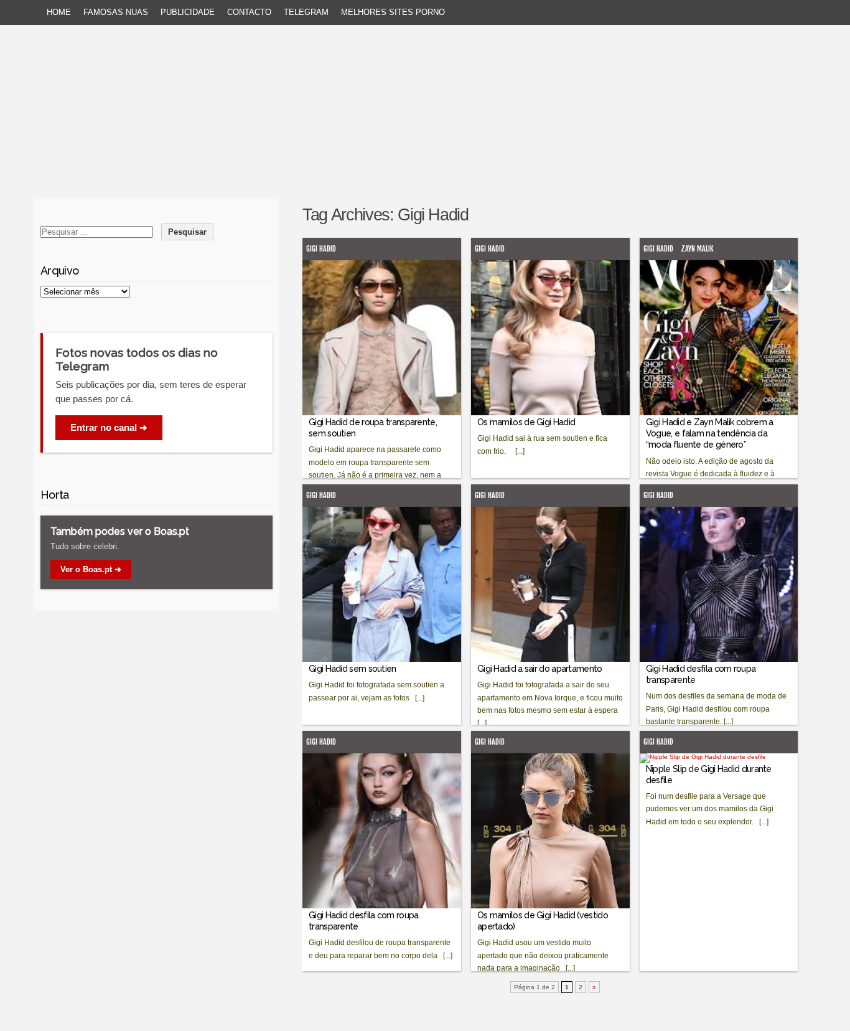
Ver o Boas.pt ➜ (90, 569)
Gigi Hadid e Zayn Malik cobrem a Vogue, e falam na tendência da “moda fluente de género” (709, 433)
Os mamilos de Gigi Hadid (526, 422)
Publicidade (188, 12)
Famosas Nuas (115, 12)
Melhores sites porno (393, 12)
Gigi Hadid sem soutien (352, 669)
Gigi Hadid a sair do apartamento (539, 669)
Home (59, 12)
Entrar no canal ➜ (108, 427)
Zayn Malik (697, 248)
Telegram (306, 12)
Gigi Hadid (321, 248)
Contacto (249, 12)
